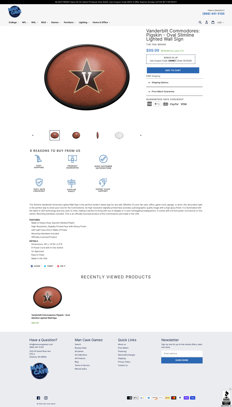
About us (122, 344)
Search (78, 344)
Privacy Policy (124, 362)
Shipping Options (160, 82)
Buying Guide (80, 348)
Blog (77, 362)
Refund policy (81, 369)
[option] (54, 135)
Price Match (123, 348)
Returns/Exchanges (126, 355)
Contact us (123, 365)
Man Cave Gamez (49, 404)
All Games (79, 351)
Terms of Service (82, 365)
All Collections (81, 355)
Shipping (122, 358)
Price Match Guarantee (163, 91)
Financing (122, 351)
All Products (80, 358)
